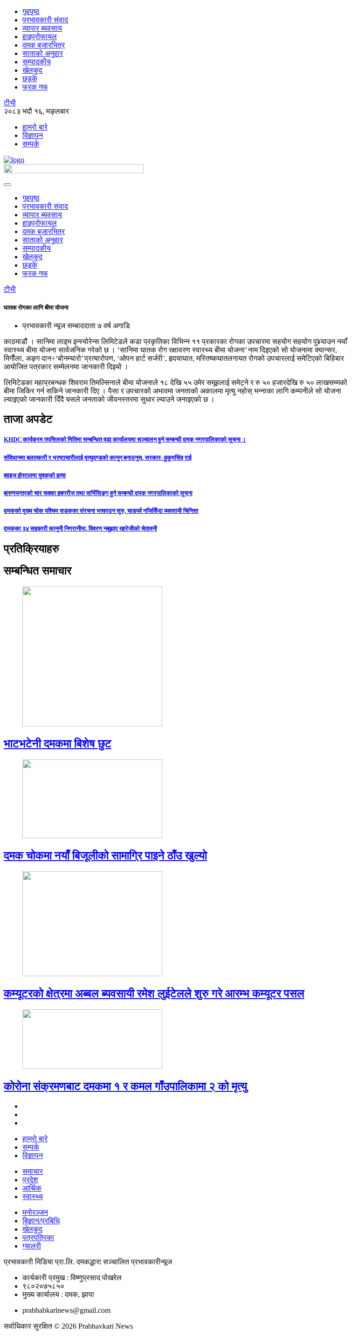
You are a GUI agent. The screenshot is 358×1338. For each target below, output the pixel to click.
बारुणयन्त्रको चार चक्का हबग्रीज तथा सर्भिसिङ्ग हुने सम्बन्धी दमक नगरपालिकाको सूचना (98, 493)
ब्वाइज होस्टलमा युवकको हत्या (35, 475)
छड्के (29, 79)
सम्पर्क (30, 144)
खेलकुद (32, 70)
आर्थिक (31, 1188)
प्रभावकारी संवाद (45, 20)
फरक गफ (35, 87)
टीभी (10, 103)
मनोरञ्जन (35, 1212)
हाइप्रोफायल (39, 37)
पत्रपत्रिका (38, 1237)
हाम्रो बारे (35, 127)
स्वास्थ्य (32, 1196)
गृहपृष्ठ (31, 11)
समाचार (32, 1171)
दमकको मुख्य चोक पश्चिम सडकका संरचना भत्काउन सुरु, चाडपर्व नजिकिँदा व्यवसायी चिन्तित (101, 510)
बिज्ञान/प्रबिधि (41, 1221)
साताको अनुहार (42, 53)
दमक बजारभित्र (43, 45)
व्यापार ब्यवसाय (42, 28)
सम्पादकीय (36, 62)
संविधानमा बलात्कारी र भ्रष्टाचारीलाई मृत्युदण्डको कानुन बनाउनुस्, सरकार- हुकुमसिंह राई (98, 457)
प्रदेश (30, 1180)
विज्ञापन (32, 135)
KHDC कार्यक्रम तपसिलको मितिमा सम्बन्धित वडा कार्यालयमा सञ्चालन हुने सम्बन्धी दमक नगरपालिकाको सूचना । (125, 439)
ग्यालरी (31, 1246)
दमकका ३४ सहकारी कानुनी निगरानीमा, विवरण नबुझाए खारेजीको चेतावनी (80, 528)
